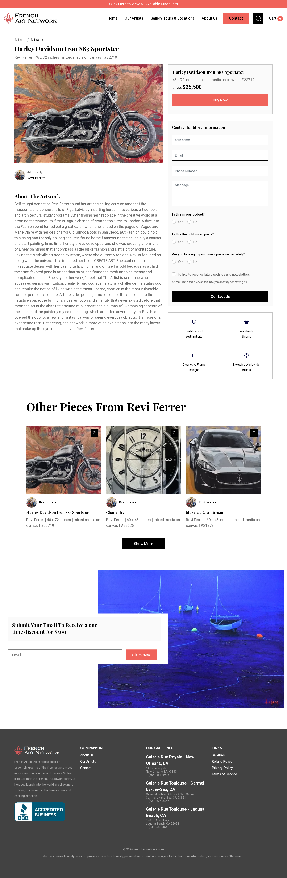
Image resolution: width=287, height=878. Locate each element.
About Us (209, 18)
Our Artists (134, 18)
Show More (143, 544)
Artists (20, 40)
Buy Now (220, 100)
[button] (258, 18)
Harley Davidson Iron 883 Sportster (57, 512)
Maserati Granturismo (205, 512)
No (195, 222)
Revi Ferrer (23, 57)
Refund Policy (222, 762)
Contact (236, 18)
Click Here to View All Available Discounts (143, 4)
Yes (180, 222)
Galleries (218, 755)
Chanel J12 (115, 512)
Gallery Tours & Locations (172, 18)
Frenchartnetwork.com (149, 849)
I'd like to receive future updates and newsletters (214, 274)
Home (112, 18)
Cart (275, 18)
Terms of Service (224, 774)
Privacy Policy (222, 768)
